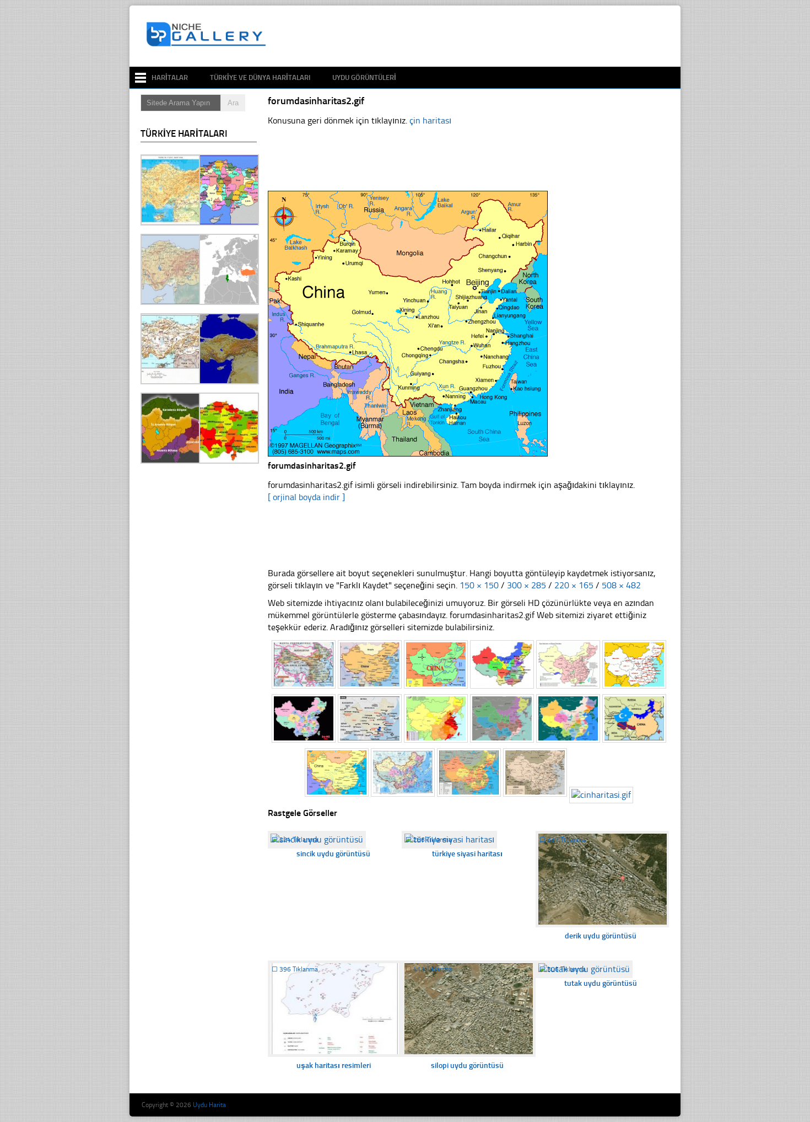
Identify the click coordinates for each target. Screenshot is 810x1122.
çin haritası (430, 120)
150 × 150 (479, 585)
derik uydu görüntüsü (600, 936)
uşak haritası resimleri (333, 1065)
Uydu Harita (209, 1105)
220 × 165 (573, 585)
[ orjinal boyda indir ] (306, 497)
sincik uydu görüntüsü (333, 853)
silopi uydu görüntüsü (467, 1065)
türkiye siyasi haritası (467, 853)
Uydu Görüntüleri (364, 77)
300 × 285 (526, 585)
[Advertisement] (473, 36)
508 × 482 (621, 585)
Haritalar (170, 77)
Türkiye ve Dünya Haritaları (260, 77)
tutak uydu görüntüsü (600, 983)
